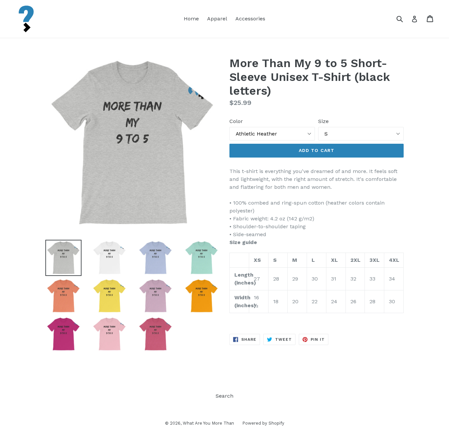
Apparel (217, 18)
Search (224, 396)
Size (323, 121)
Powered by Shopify (263, 423)
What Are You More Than (208, 423)
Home (191, 18)
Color (236, 121)
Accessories (250, 18)
